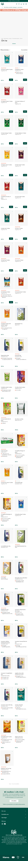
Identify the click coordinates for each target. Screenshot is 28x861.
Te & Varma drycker (15, 38)
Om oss (3, 811)
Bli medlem (14, 800)
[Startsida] (2, 3)
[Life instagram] (2, 824)
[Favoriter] (19, 4)
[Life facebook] (5, 824)
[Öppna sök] (14, 7)
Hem (2, 38)
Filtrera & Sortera (5, 49)
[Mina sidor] (21, 4)
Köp (11, 79)
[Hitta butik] (16, 4)
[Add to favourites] (12, 53)
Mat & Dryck (6, 38)
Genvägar (4, 817)
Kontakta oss (5, 814)
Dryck (10, 38)
